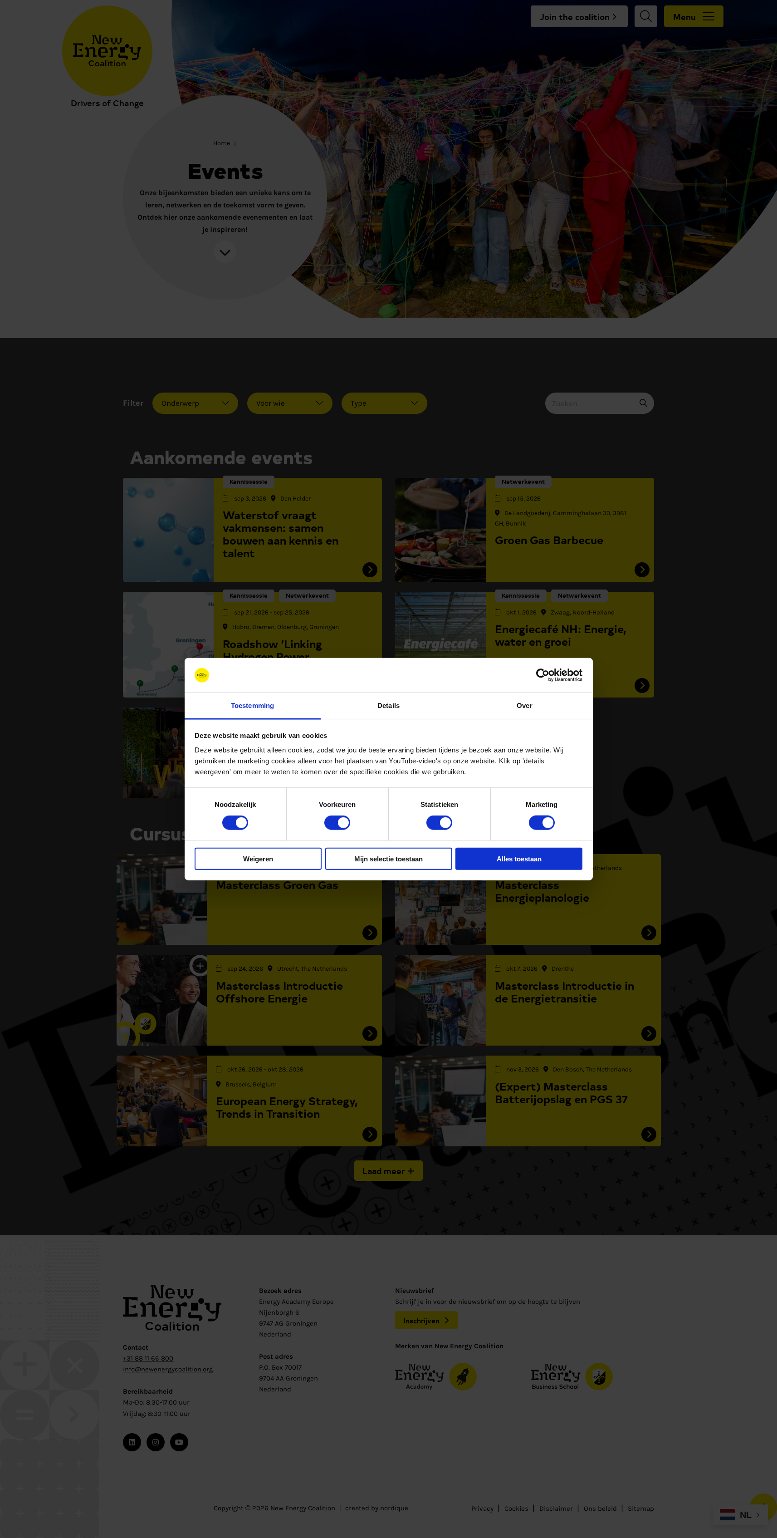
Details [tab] (388, 705)
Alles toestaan (519, 858)
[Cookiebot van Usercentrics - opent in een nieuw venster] (542, 675)
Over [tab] (524, 705)
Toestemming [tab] (252, 705)
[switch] (337, 823)
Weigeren (258, 858)
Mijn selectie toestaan (388, 858)
